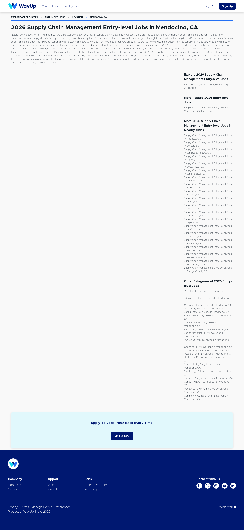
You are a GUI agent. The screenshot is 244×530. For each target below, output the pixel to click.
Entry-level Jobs (55, 17)
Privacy (13, 507)
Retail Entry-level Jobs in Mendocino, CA (206, 309)
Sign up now (122, 436)
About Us (14, 485)
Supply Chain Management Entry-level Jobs (208, 108)
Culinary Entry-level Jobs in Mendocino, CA (207, 305)
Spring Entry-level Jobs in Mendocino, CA (206, 312)
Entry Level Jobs (96, 485)
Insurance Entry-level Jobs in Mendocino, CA (208, 378)
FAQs (50, 485)
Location (77, 17)
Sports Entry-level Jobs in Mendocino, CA (207, 350)
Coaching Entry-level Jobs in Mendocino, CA (208, 347)
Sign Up (227, 6)
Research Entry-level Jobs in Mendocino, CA (208, 354)
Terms (24, 507)
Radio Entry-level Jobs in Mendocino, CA (206, 329)
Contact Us (54, 489)
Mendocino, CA (98, 17)
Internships (92, 489)
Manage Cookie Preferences (51, 507)
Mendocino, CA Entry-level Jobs (201, 111)
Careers (13, 489)
